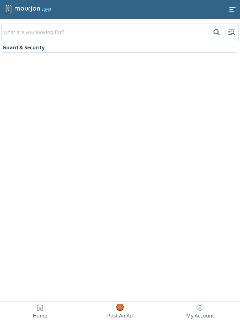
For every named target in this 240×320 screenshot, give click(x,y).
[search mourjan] (215, 32)
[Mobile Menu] (232, 9)
